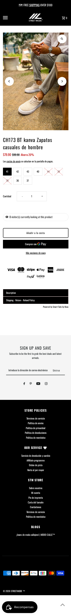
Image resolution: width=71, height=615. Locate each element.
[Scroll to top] (62, 604)
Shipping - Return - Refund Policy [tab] (20, 300)
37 (28, 180)
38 (7, 180)
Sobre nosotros (35, 488)
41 (7, 171)
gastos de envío (14, 161)
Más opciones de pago (36, 253)
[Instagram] (46, 384)
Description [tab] (11, 292)
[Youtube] (38, 384)
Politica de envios (36, 423)
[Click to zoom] (62, 39)
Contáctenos (35, 507)
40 (38, 171)
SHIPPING (34, 5)
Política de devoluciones (36, 433)
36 (17, 180)
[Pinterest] (31, 384)
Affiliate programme (36, 460)
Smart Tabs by (59, 306)
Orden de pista (35, 465)
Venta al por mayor (35, 470)
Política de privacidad (35, 428)
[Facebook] (24, 384)
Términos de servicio (35, 418)
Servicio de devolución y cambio (35, 456)
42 (17, 171)
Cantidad (7, 196)
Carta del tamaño (35, 502)
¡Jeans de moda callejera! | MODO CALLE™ (35, 535)
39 (58, 171)
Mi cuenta (35, 493)
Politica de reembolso (35, 437)
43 (28, 171)
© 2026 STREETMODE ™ (14, 591)
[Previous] (9, 81)
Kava (66, 306)
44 (48, 171)
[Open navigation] (8, 18)
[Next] (62, 81)
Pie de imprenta (35, 497)
